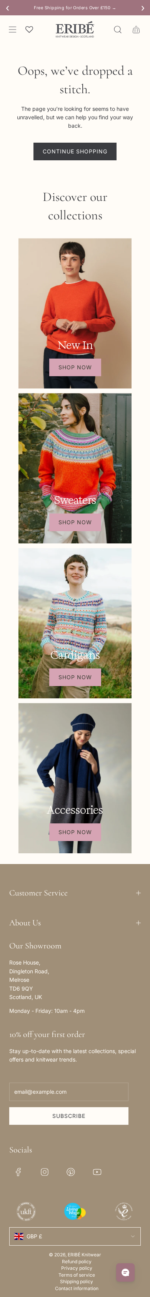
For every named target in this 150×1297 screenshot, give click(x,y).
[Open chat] (125, 1272)
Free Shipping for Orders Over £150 (75, 7)
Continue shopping (75, 151)
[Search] (117, 29)
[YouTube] (97, 1172)
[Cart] (136, 29)
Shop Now (75, 367)
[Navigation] (12, 29)
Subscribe (68, 1116)
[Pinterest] (71, 1172)
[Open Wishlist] (29, 29)
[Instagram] (44, 1172)
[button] (75, 892)
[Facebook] (18, 1172)
